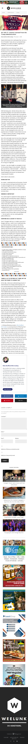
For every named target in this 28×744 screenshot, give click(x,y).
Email (2, 438)
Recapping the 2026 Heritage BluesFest (14, 532)
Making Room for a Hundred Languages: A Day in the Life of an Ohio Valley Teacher (14, 501)
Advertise (22, 737)
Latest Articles (14, 467)
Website (17, 438)
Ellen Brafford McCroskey (7, 36)
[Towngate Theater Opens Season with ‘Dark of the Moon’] (14, 476)
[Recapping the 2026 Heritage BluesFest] (14, 525)
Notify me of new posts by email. (8, 455)
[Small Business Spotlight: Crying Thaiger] (14, 510)
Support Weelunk (14, 737)
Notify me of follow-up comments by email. (10, 449)
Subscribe (6, 737)
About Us (14, 738)
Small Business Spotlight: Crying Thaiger (14, 517)
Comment (3, 416)
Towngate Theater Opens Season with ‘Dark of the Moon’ (14, 483)
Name (2, 431)
